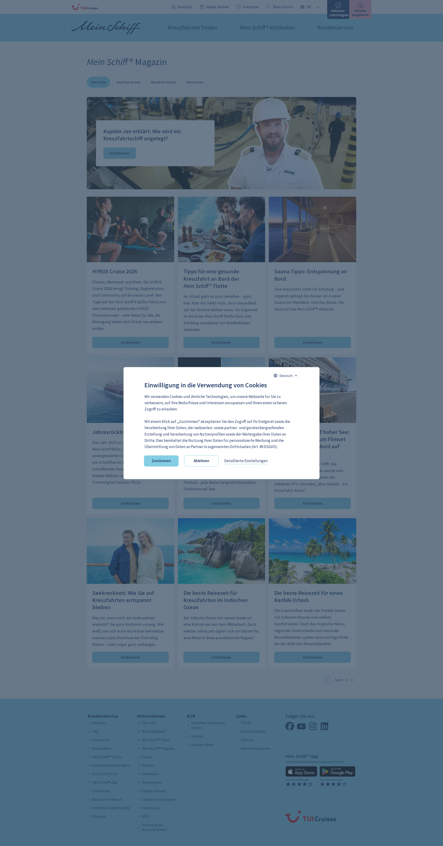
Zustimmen (161, 460)
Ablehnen (201, 460)
